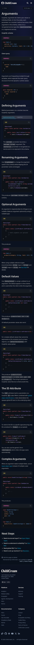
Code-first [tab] (19, 117)
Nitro (2, 601)
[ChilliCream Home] (9, 3)
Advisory (20, 591)
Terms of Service (22, 625)
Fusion (3, 615)
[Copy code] (30, 38)
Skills (2, 625)
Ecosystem (4, 596)
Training (20, 596)
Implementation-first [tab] (8, 117)
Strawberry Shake (6, 620)
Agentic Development (7, 599)
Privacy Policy (22, 622)
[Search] (27, 3)
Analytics (3, 591)
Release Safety (5, 594)
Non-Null (24, 267)
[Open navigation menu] (31, 3)
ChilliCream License (23, 627)
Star (5, 582)
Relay (19, 548)
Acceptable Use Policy (24, 617)
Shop (19, 615)
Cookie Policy (21, 620)
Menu (5, 8)
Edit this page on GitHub (10, 557)
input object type (7, 466)
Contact (20, 612)
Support (20, 594)
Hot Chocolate (5, 617)
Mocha (3, 604)
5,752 (8, 582)
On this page (27, 8)
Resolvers (26, 551)
